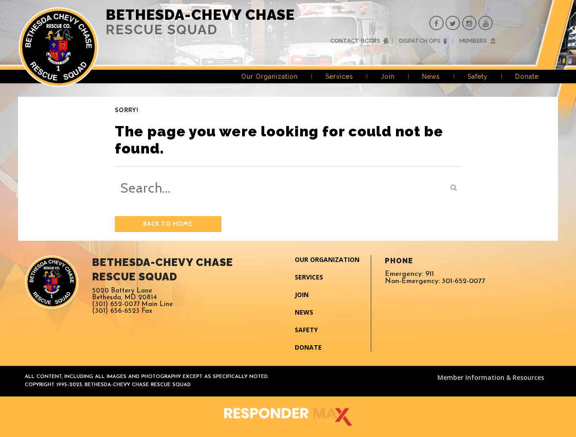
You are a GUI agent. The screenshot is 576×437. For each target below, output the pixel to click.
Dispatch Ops (420, 40)
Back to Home (168, 223)
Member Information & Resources (490, 377)
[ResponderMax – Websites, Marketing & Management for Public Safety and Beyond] (288, 416)
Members (473, 40)
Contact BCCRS (355, 40)
